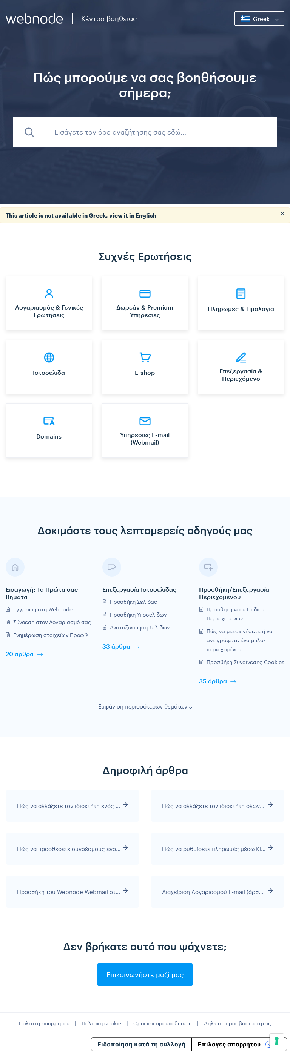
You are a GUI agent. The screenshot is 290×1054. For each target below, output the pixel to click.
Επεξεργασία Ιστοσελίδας (139, 589)
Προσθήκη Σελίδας (133, 601)
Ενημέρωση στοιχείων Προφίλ (51, 635)
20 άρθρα (20, 653)
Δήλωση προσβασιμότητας (237, 1023)
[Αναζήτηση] (29, 132)
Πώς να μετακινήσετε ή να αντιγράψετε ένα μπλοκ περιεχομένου (240, 640)
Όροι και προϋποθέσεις (162, 1023)
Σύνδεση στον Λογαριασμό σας (52, 622)
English (146, 215)
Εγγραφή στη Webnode (42, 609)
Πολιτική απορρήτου (44, 1023)
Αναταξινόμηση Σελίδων (140, 627)
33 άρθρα (116, 646)
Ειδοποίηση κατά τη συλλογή (141, 1044)
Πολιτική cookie (101, 1023)
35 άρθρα (213, 680)
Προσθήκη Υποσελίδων (138, 614)
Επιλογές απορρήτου (229, 1044)
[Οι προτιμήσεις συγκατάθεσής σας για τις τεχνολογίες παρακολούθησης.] (277, 1041)
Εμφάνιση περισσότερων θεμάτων (142, 706)
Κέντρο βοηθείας (109, 18)
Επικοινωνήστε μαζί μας (145, 974)
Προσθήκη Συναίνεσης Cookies (245, 662)
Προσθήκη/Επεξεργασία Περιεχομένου (234, 593)
